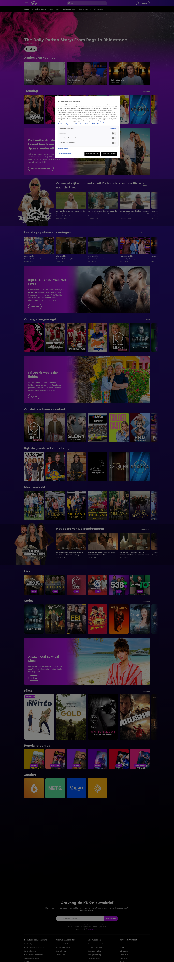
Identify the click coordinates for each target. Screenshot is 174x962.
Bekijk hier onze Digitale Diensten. (93, 123)
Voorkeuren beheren (65, 153)
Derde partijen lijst (63, 148)
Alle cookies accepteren (109, 153)
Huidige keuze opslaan (92, 153)
